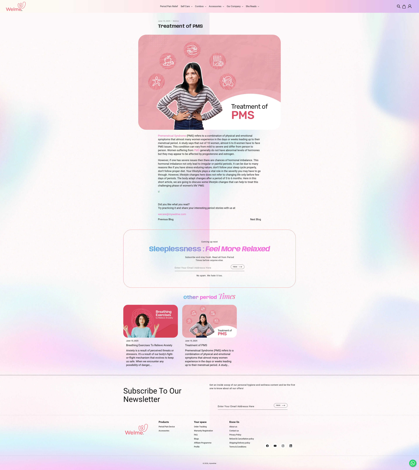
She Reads (251, 6)
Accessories (215, 6)
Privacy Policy (235, 435)
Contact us (234, 431)
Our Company (234, 6)
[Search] (398, 6)
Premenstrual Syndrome (172, 135)
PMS (196, 150)
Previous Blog (165, 219)
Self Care (185, 6)
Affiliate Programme (202, 443)
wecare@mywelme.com (172, 214)
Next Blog (255, 219)
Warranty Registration (203, 431)
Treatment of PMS (196, 345)
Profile (197, 447)
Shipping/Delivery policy (239, 443)
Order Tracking (200, 426)
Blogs (196, 439)
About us (233, 426)
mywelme (212, 463)
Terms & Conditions (237, 447)
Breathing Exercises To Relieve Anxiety (149, 345)
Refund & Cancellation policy (241, 439)
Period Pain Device (167, 426)
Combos (199, 6)
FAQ (195, 435)
